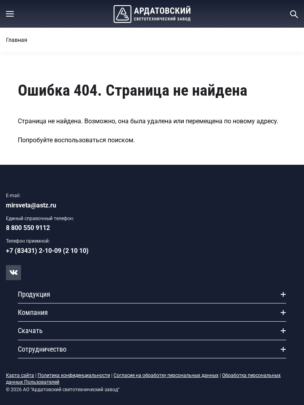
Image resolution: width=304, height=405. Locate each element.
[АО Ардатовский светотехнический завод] (152, 14)
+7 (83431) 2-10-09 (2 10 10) (47, 250)
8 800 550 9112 (28, 228)
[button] (10, 14)
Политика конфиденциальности (74, 375)
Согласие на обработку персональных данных (166, 375)
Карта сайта (20, 375)
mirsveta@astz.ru (31, 205)
